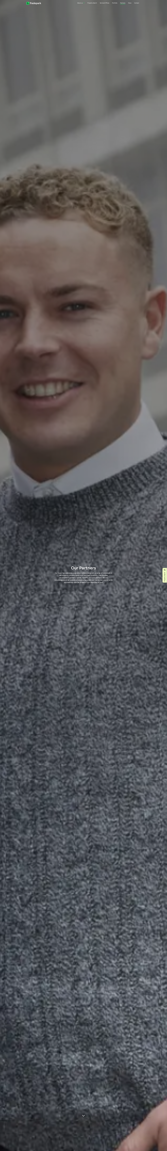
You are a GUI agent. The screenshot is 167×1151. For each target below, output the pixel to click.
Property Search (92, 3)
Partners (122, 3)
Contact (136, 3)
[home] (33, 3)
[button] (80, 3)
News (129, 3)
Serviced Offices (104, 3)
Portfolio (114, 3)
